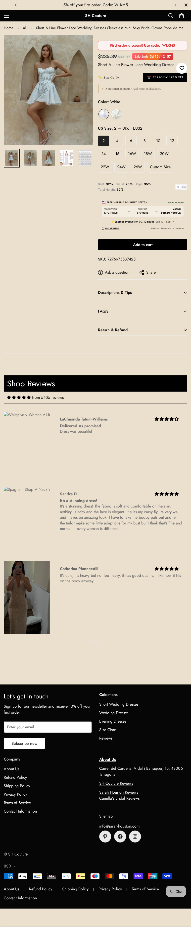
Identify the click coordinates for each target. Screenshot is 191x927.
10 (158, 141)
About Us (11, 769)
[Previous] (15, 5)
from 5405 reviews (48, 397)
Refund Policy (15, 777)
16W (132, 154)
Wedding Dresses (113, 713)
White (104, 114)
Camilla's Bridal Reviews (119, 798)
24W (121, 167)
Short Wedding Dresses (118, 704)
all (24, 28)
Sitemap (106, 816)
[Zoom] (82, 45)
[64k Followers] (135, 837)
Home (8, 28)
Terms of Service (17, 803)
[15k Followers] (120, 837)
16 (117, 154)
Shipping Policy (17, 786)
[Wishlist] (181, 68)
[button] (181, 15)
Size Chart (107, 730)
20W (164, 154)
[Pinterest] (105, 837)
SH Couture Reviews (116, 783)
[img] (19, 397)
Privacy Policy (15, 794)
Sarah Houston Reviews (118, 792)
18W (148, 154)
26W (138, 167)
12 (172, 141)
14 (104, 154)
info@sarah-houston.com (119, 826)
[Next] (175, 5)
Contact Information (20, 811)
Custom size (160, 167)
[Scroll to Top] (181, 900)
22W (105, 167)
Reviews (105, 738)
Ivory (116, 114)
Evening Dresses (112, 721)
